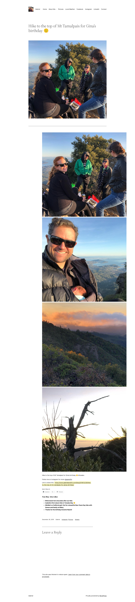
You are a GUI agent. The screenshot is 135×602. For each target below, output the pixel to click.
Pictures (70, 519)
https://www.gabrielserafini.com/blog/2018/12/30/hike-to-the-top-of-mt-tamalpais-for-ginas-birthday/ (66, 484)
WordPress (103, 596)
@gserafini (68, 479)
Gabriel (37, 9)
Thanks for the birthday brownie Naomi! (58, 510)
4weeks (77, 519)
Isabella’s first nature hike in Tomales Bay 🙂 (60, 503)
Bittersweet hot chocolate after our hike (58, 501)
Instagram (65, 519)
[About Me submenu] (55, 9)
